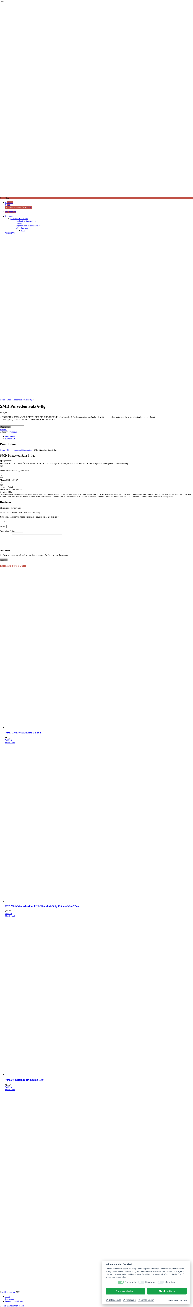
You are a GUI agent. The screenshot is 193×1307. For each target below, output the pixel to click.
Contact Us (10, 233)
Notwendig (130, 1282)
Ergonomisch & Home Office (28, 226)
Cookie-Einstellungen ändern (12, 1306)
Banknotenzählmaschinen (26, 221)
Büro (23, 230)
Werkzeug (28, 400)
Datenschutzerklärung (14, 1301)
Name (3, 521)
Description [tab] (10, 436)
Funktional (150, 1282)
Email (3, 526)
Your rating (5, 531)
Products (8, 216)
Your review (6, 550)
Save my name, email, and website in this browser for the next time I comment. (35, 555)
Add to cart (5, 427)
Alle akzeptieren (167, 1291)
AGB (7, 1296)
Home (2, 400)
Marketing (170, 1282)
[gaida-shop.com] (96, 196)
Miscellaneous (22, 228)
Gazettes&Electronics (19, 218)
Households (17, 400)
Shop (29, 207)
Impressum (9, 1299)
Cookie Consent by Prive (177, 1300)
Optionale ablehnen (125, 1291)
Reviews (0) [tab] (10, 439)
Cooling (19, 223)
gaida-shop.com (8, 1292)
